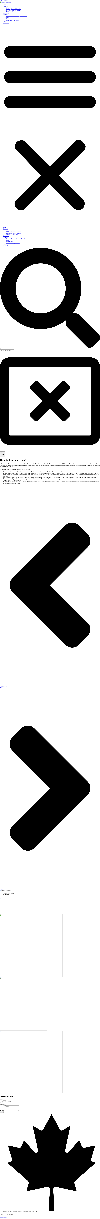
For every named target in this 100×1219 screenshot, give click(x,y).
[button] (50, 125)
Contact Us (6, 23)
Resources (5, 14)
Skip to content (3, 0)
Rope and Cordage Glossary (13, 20)
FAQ (7, 17)
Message (2, 1110)
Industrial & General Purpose (13, 10)
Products (5, 7)
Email (1, 1103)
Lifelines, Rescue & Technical (13, 9)
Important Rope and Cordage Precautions (16, 16)
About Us (5, 6)
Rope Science (9, 18)
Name (1, 1099)
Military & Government (12, 11)
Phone (1, 1104)
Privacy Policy (3, 1217)
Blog (4, 21)
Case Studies (6, 13)
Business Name (4, 1101)
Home (4, 4)
